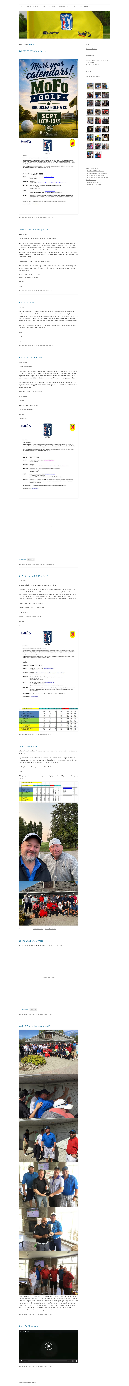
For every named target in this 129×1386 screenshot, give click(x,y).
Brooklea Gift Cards (91, 49)
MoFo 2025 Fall (23, 559)
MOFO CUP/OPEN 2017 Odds (95, 171)
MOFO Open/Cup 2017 (92, 168)
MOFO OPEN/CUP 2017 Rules (95, 175)
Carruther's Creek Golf (92, 65)
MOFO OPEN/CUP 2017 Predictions (97, 173)
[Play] (22, 1361)
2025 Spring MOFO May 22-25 (33, 576)
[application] (48, 1346)
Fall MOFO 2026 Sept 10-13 (32, 51)
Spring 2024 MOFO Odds (31, 940)
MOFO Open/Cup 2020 (33, 6)
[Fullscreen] (76, 1361)
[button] (48, 1346)
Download (30, 559)
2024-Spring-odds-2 (24, 1009)
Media (74, 6)
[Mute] (73, 1361)
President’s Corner (49, 6)
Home (21, 6)
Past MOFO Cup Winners (94, 182)
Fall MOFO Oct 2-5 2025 (30, 357)
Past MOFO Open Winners (94, 184)
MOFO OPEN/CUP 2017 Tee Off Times (97, 177)
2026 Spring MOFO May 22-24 (33, 229)
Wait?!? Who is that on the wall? (34, 1026)
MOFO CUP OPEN (38, 217)
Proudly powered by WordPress (27, 1382)
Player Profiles (63, 6)
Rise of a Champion (28, 1326)
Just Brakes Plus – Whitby (93, 76)
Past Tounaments (85, 6)
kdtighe (31, 44)
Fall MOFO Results (28, 302)
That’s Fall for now (28, 746)
